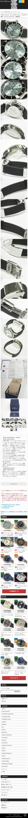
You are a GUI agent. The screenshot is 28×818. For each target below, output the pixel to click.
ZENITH (3, 755)
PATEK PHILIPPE (6, 711)
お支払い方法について (6, 781)
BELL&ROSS (5, 766)
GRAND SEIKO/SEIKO (7, 735)
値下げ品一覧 (14, 678)
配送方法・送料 (14, 4)
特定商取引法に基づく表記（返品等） (11, 504)
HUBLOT (4, 750)
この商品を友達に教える (8, 506)
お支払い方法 (14, 3)
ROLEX (3, 708)
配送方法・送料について (6, 784)
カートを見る (4, 779)
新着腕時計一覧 (14, 591)
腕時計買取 (13, 7)
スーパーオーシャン (15, 12)
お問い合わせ (14, 8)
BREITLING (7, 12)
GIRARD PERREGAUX (7, 753)
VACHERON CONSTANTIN (7, 714)
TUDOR (3, 748)
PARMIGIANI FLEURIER (7, 763)
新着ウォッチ (14, 0)
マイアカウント (4, 792)
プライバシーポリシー (6, 789)
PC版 (14, 814)
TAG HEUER (4, 737)
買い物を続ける (6, 507)
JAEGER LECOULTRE (7, 745)
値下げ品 (14, 1)
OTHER (3, 771)
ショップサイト (4, 802)
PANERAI (4, 724)
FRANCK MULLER (6, 758)
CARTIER (4, 721)
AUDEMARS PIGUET (6, 719)
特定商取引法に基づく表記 (6, 787)
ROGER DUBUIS (5, 761)
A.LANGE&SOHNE (6, 716)
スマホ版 (17, 814)
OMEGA (3, 729)
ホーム (2, 12)
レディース (4, 769)
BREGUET (4, 740)
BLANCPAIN (4, 742)
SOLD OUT (14, 484)
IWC (3, 727)
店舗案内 (14, 5)
